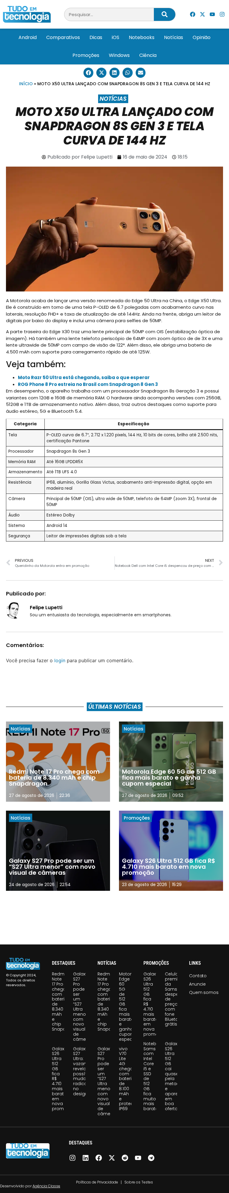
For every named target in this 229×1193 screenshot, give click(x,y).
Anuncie (197, 984)
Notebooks (141, 37)
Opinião (202, 37)
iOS (115, 37)
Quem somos (203, 992)
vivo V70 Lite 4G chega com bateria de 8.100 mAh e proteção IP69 (129, 1079)
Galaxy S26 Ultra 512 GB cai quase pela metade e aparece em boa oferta (174, 1076)
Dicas (95, 37)
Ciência (148, 55)
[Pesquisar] (164, 14)
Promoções (85, 55)
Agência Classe (46, 1186)
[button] (88, 73)
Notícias (173, 37)
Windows (119, 55)
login (59, 660)
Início (26, 84)
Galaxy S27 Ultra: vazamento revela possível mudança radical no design (85, 1071)
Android (27, 37)
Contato (198, 976)
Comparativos (63, 37)
